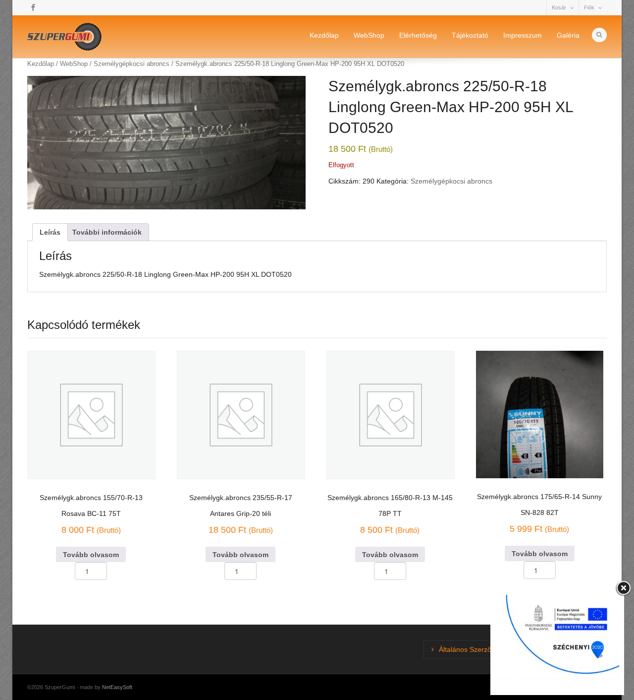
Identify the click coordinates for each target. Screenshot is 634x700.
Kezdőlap (324, 35)
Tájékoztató (470, 35)
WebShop (369, 35)
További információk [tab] (107, 232)
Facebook (33, 7)
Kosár (559, 7)
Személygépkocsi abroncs (451, 181)
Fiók (589, 7)
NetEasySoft (117, 687)
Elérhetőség (418, 35)
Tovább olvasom (91, 555)
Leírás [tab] (50, 232)
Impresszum (522, 35)
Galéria (568, 35)
